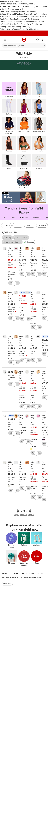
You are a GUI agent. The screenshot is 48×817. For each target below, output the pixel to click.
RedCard (16, 29)
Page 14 (31, 515)
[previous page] (17, 511)
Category (29, 225)
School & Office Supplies (33, 14)
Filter (8, 225)
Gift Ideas (20, 19)
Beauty (15, 11)
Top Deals (17, 24)
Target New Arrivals (7, 1)
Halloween (16, 4)
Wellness (20, 14)
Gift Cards (28, 19)
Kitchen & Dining (28, 6)
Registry (9, 29)
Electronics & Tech (14, 16)
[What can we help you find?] (24, 45)
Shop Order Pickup (9, 27)
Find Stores (34, 29)
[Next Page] (45, 226)
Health (13, 14)
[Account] (37, 39)
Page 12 (23, 515)
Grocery (10, 9)
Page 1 (16, 515)
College (9, 4)
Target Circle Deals (28, 24)
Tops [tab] (13, 217)
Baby (10, 11)
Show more (7, 584)
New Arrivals (38, 21)
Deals (22, 21)
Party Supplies (11, 19)
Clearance (29, 21)
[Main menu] (4, 39)
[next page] (30, 511)
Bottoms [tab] (24, 217)
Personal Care (23, 11)
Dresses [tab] (37, 217)
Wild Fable (9, 276)
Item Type (42, 225)
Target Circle (25, 29)
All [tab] (4, 217)
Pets (9, 14)
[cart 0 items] (43, 39)
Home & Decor (16, 6)
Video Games (27, 16)
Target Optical (14, 21)
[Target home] (24, 39)
